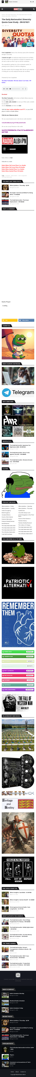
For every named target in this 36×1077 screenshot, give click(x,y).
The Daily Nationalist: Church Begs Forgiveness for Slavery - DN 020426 (20, 920)
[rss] (10, 320)
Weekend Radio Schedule (17, 1001)
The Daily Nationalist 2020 (8, 525)
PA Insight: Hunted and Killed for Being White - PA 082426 (21, 193)
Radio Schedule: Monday (17, 993)
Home (3, 14)
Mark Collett (16, 666)
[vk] (26, 320)
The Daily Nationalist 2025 (8, 530)
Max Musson (16, 675)
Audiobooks (21, 510)
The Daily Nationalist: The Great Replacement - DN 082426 (19, 201)
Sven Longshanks (6, 52)
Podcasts (7, 175)
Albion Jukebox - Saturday (25, 506)
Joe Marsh (16, 661)
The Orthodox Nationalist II (25, 533)
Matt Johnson (16, 670)
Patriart (16, 680)
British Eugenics (6, 512)
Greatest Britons (6, 515)
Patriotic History (22, 520)
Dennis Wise (16, 652)
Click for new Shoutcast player (10, 115)
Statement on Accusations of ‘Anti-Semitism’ (20, 1063)
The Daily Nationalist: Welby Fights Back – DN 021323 (21, 928)
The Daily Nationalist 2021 (25, 527)
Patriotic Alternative (7, 519)
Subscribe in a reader (7, 161)
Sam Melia (16, 685)
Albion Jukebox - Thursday (25, 508)
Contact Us (23, 1072)
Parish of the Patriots (7, 517)
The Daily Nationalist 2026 (25, 531)
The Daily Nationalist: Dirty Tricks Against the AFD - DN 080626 (20, 453)
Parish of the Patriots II (24, 518)
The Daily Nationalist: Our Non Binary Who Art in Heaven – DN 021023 (21, 935)
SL (3, 25)
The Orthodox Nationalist (8, 532)
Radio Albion (14, 175)
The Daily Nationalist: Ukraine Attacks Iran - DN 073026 (21, 460)
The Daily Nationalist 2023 (25, 529)
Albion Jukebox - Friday (8, 506)
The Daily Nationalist (11, 14)
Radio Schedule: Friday (16, 1008)
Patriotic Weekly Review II (25, 523)
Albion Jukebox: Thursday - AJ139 (19, 185)
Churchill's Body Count (24, 512)
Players (12, 1055)
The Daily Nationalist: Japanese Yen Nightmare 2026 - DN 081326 (20, 446)
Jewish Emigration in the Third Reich (26, 515)
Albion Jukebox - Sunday (8, 508)
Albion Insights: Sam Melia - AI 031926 (20, 892)
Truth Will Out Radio (7, 534)
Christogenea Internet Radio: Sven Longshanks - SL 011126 (20, 908)
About (17, 1072)
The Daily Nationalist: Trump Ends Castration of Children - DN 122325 (20, 964)
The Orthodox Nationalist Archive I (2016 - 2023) (22, 1048)
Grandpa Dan (16, 656)
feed (20, 105)
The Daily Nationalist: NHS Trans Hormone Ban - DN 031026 (19, 956)
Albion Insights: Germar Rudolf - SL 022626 (22, 900)
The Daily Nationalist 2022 (8, 528)
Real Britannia (5, 523)
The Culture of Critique (24, 525)
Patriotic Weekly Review (8, 521)
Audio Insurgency (6, 510)
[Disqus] (18, 231)
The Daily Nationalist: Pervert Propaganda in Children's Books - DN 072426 (20, 949)
